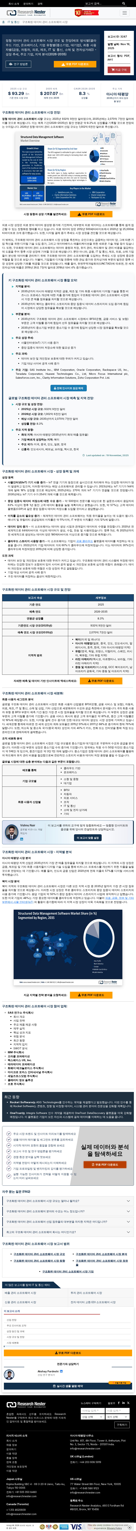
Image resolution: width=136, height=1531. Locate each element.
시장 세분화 (13, 1342)
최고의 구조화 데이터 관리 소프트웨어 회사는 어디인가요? (41, 1232)
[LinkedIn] (21, 839)
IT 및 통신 (13, 22)
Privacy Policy (114, 1528)
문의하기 (28, 3)
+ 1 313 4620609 (16, 1509)
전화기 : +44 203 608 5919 (85, 1462)
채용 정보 (11, 1444)
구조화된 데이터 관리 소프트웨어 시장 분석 (101, 1254)
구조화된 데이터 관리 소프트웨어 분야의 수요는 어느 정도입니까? (45, 1211)
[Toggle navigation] (125, 12)
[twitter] (128, 1403)
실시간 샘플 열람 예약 (91, 1385)
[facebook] (118, 1403)
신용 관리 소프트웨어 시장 (20, 1302)
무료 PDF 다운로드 (77, 64)
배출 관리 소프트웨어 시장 (20, 1292)
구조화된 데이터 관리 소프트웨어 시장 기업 (68, 1271)
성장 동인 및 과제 (15, 1331)
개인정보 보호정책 (16, 1466)
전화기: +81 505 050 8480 (21, 1491)
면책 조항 (11, 1462)
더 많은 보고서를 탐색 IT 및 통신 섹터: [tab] (27, 1285)
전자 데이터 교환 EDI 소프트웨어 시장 (93, 1302)
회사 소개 (13, 3)
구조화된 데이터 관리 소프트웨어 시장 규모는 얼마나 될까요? (42, 1201)
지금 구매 (121, 69)
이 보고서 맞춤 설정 (88, 837)
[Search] (123, 3)
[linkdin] (123, 1403)
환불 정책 (11, 1457)
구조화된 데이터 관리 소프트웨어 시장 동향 (39, 1260)
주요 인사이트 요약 (16, 1325)
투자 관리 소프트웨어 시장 (86, 1292)
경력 (40, 3)
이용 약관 (11, 1453)
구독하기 (122, 1424)
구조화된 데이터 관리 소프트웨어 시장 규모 (39, 1254)
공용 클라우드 (84, 541)
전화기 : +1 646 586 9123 (84, 1488)
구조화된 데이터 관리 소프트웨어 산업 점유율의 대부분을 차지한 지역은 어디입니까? (56, 1221)
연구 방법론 (20, 64)
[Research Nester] (26, 12)
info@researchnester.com (85, 1448)
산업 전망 (11, 1319)
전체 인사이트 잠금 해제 (70, 388)
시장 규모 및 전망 (15, 1337)
